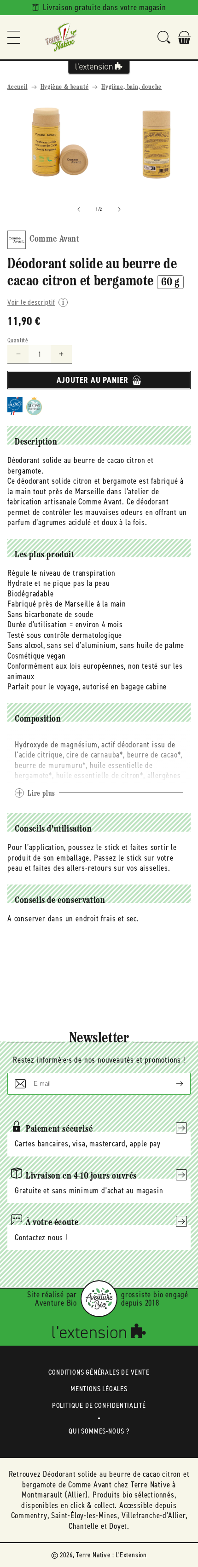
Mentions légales (99, 1389)
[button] (13, 37)
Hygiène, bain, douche (131, 87)
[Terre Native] (61, 37)
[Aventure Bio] (99, 1298)
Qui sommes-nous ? (99, 1431)
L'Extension (131, 1555)
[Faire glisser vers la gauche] (79, 209)
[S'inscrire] (172, 1084)
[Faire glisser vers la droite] (119, 209)
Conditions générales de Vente (98, 1372)
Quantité (17, 340)
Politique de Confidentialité (99, 1405)
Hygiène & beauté (65, 87)
